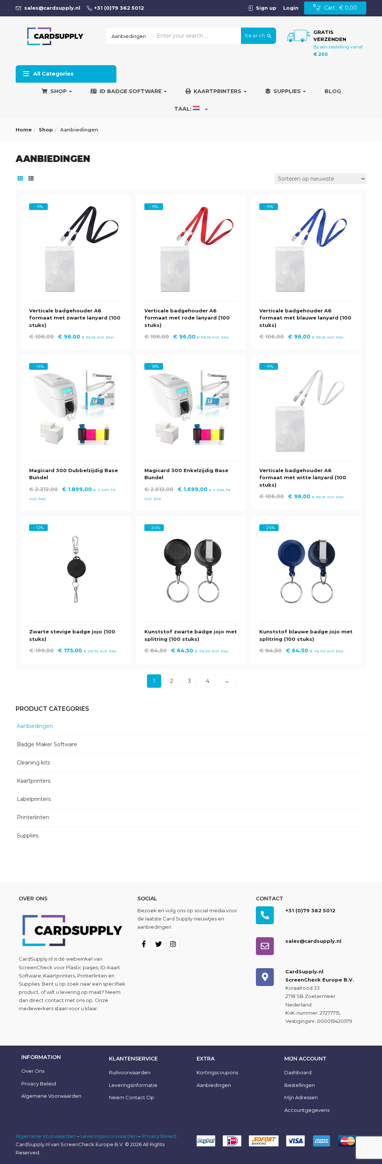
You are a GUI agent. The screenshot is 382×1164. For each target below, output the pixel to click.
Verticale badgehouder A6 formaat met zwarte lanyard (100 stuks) (74, 318)
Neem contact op (131, 1097)
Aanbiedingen (35, 726)
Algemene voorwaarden (51, 1096)
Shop (59, 91)
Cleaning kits (33, 762)
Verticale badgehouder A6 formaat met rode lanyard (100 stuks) (187, 318)
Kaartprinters (218, 91)
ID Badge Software (131, 91)
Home (24, 130)
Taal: (183, 108)
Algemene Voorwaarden (46, 1136)
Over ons (32, 1071)
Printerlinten (33, 817)
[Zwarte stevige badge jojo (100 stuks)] (76, 531)
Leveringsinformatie (133, 1085)
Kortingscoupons (217, 1072)
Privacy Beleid (38, 1084)
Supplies (287, 91)
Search (256, 35)
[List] (30, 178)
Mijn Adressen (301, 1097)
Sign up (266, 8)
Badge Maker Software (47, 744)
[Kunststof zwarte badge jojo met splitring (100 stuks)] (191, 531)
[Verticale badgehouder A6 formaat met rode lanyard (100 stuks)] (191, 210)
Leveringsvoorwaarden (109, 1136)
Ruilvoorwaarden (129, 1072)
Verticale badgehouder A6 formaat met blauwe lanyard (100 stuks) (305, 318)
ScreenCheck (36, 967)
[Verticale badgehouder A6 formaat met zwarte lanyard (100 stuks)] (76, 210)
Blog (333, 91)
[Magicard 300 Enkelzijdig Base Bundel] (191, 369)
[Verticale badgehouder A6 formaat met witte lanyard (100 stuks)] (306, 369)
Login (290, 8)
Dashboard (297, 1072)
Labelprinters (34, 799)
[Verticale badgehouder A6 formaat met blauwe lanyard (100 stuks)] (306, 210)
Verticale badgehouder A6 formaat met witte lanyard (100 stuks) (302, 477)
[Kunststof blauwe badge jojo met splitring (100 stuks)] (306, 531)
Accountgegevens (306, 1110)
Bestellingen (299, 1085)
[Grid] (20, 178)
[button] (338, 8)
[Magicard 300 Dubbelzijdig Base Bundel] (76, 369)
